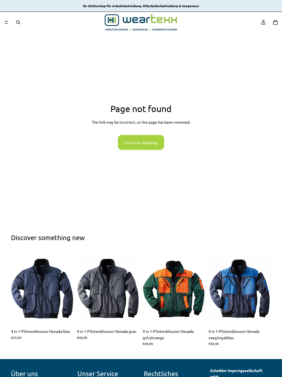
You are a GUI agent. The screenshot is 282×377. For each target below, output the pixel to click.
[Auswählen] (65, 318)
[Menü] (6, 22)
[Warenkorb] (275, 22)
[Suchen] (18, 22)
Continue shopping (141, 142)
